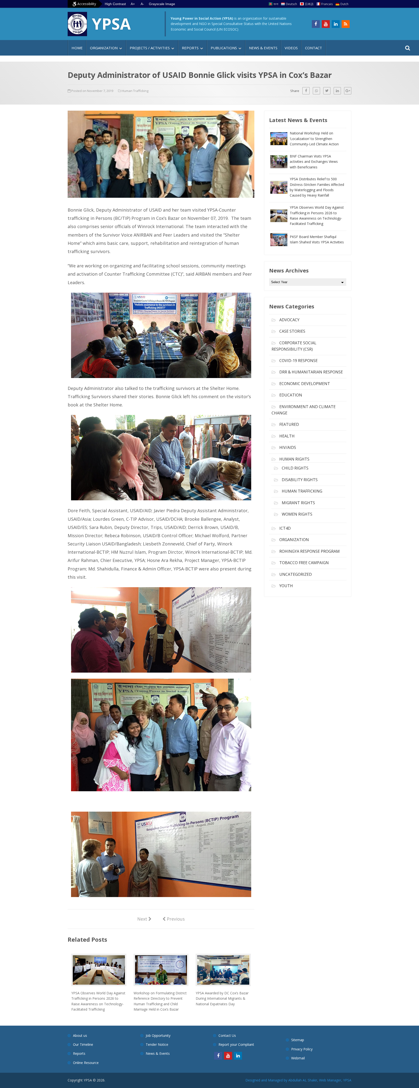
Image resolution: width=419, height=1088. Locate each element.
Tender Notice (157, 1044)
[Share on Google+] (347, 90)
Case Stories (292, 331)
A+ (133, 4)
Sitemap (297, 1040)
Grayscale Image (162, 4)
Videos (291, 47)
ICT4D (285, 528)
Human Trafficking (135, 91)
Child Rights (295, 468)
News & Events (263, 47)
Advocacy (289, 319)
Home (77, 47)
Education (290, 395)
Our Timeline (83, 1044)
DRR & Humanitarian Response (311, 372)
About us (80, 1035)
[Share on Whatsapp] (316, 90)
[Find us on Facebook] (316, 24)
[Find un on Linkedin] (336, 24)
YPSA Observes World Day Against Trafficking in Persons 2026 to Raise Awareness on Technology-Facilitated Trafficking (98, 1001)
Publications (224, 47)
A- (142, 4)
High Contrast (115, 4)
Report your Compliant (236, 1044)
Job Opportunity (158, 1035)
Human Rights (294, 459)
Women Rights (297, 514)
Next (144, 918)
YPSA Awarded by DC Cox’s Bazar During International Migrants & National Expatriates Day (222, 998)
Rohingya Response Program (309, 551)
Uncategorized (295, 574)
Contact (313, 47)
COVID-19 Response (298, 360)
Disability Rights (300, 479)
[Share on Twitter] (326, 90)
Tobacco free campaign (304, 562)
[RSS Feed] (346, 24)
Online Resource (86, 1062)
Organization (104, 47)
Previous (173, 918)
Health (287, 436)
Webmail (298, 1058)
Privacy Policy (302, 1049)
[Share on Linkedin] (337, 90)
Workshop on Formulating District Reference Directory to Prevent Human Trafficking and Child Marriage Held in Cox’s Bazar (160, 1001)
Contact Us (227, 1035)
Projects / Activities (150, 47)
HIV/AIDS (287, 447)
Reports (190, 47)
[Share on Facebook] (306, 90)
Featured (289, 424)
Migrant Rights (298, 502)
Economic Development (304, 383)
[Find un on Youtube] (326, 24)
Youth (286, 585)
